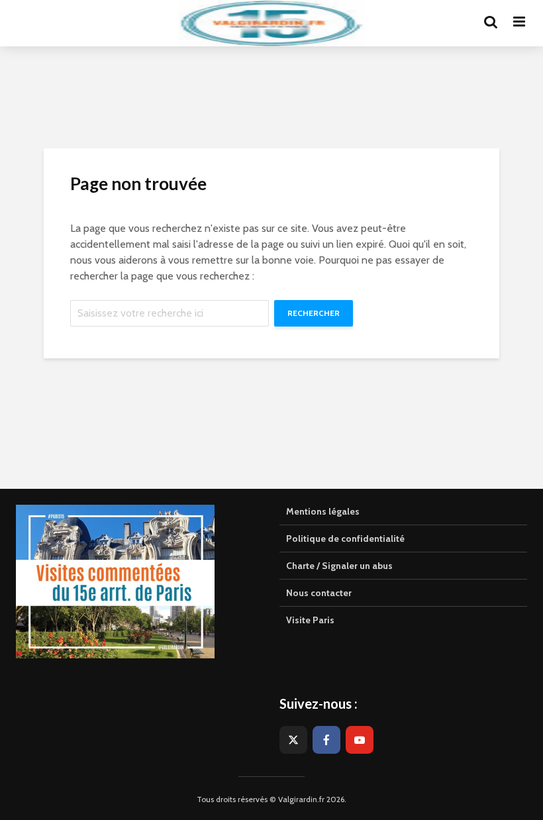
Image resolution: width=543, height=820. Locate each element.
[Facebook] (326, 740)
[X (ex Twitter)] (293, 740)
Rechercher (313, 313)
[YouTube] (359, 740)
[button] (515, 18)
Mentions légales (323, 511)
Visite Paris (310, 620)
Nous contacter (319, 593)
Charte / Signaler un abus (339, 566)
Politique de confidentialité (345, 538)
